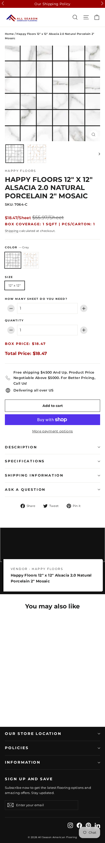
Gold (31, 260)
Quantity (14, 320)
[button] (3, 3)
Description (21, 447)
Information (23, 762)
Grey (13, 260)
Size (9, 277)
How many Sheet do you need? (36, 299)
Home (9, 34)
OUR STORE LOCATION (33, 733)
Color (17, 247)
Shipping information (34, 475)
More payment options (52, 431)
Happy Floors (20, 171)
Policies (17, 748)
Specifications (25, 461)
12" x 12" (15, 285)
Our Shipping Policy (52, 4)
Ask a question (25, 489)
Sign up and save (29, 779)
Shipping (12, 231)
